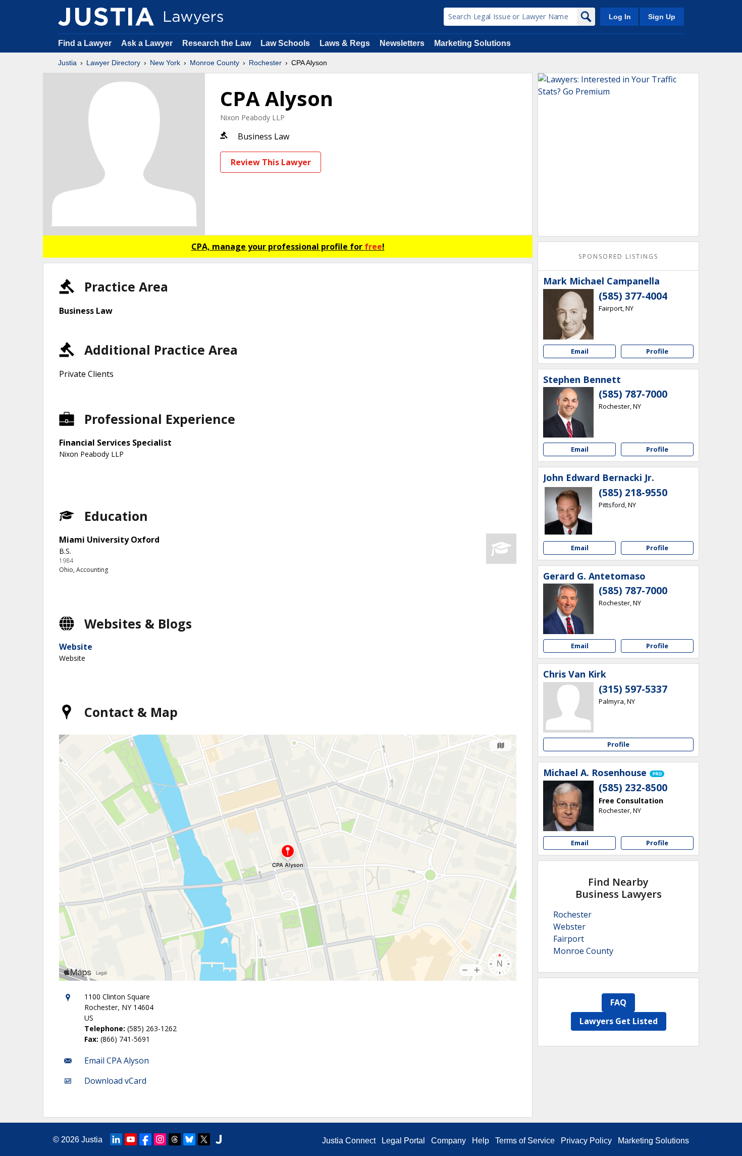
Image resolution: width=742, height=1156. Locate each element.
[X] (204, 1139)
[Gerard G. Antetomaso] (568, 609)
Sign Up (661, 17)
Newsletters (402, 43)
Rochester (265, 63)
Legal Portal (403, 1140)
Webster (569, 926)
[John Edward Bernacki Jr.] (568, 511)
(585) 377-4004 (633, 296)
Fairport (568, 938)
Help (480, 1140)
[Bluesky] (189, 1139)
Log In (620, 17)
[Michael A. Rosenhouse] (568, 806)
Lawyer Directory (113, 63)
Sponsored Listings (618, 256)
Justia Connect (349, 1140)
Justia (67, 63)
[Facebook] (145, 1139)
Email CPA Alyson (116, 1060)
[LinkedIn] (116, 1139)
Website (75, 646)
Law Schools (285, 43)
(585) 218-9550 (633, 492)
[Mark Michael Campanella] (568, 314)
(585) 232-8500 (633, 787)
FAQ (618, 1002)
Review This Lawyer (271, 162)
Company (448, 1140)
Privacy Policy (586, 1140)
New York (165, 63)
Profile (657, 351)
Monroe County (214, 63)
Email (580, 351)
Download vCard (115, 1080)
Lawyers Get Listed (618, 1021)
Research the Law (216, 43)
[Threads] (175, 1139)
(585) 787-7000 (633, 394)
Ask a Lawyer (148, 43)
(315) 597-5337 (633, 689)
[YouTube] (131, 1139)
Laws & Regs (345, 43)
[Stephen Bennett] (568, 412)
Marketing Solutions (472, 43)
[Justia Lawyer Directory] (106, 17)
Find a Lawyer (85, 43)
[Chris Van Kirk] (568, 707)
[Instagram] (160, 1139)
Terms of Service (525, 1140)
